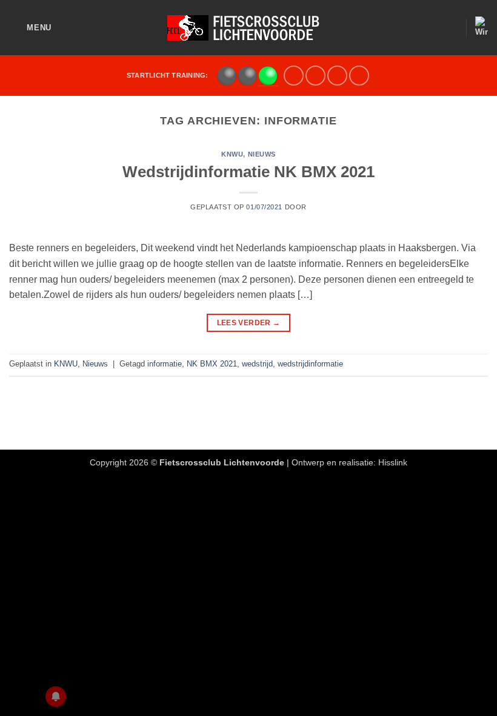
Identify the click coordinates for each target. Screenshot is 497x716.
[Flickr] (359, 76)
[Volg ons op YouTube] (337, 76)
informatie (164, 363)
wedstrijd (257, 363)
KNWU (232, 154)
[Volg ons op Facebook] (294, 76)
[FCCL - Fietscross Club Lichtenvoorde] (248, 28)
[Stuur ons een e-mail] (315, 76)
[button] (30, 27)
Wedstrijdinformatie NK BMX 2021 (248, 171)
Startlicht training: (167, 75)
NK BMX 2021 (212, 363)
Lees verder (249, 323)
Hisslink (392, 462)
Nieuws (262, 154)
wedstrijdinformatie (310, 363)
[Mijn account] (451, 28)
